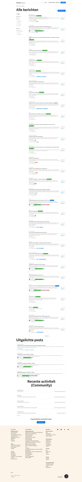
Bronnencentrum (49, 431)
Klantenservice (48, 441)
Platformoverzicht (14, 431)
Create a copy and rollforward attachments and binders (38, 232)
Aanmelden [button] (63, 2)
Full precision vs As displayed (34, 92)
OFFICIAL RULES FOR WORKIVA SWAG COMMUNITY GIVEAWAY (39, 189)
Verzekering (13, 454)
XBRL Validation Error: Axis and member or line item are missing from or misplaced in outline (44, 147)
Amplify (30, 284)
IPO (26, 446)
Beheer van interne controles (30, 444)
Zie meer (18, 415)
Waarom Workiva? (14, 432)
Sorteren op (18, 28)
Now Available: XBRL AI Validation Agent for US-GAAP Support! (39, 221)
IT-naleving (27, 448)
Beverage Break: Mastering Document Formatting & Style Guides (39, 316)
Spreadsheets (19, 395)
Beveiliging (13, 440)
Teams (12, 443)
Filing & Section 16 (19, 371)
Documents (30, 36)
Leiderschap (48, 451)
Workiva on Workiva (31, 188)
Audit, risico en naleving (15, 446)
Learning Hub (48, 443)
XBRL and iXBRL (31, 123)
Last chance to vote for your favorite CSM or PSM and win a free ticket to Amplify (42, 285)
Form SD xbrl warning (32, 15)
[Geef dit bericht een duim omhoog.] (61, 17)
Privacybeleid (15, 475)
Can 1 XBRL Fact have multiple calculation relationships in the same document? (42, 124)
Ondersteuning (49, 439)
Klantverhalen (48, 433)
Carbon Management (29, 434)
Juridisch (12, 448)
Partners (12, 439)
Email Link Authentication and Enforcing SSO (36, 81)
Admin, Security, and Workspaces (33, 80)
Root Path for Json (32, 296)
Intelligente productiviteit (15, 437)
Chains (30, 295)
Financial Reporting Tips (32, 231)
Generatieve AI (13, 433)
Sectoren (12, 451)
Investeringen (13, 455)
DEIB (47, 452)
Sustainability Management (32, 69)
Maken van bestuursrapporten (30, 433)
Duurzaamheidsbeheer (29, 456)
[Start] (20, 2)
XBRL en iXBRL (28, 457)
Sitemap (19, 475)
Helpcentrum (48, 440)
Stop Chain (31, 307)
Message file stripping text (33, 211)
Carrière (47, 457)
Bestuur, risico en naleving (30, 443)
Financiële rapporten (49, 463)
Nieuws (47, 466)
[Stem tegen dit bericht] (64, 17)
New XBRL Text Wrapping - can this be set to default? (37, 179)
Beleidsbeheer (28, 450)
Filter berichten (18, 16)
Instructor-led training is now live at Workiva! (23, 402)
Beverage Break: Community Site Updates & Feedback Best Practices (40, 26)
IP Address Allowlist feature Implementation (36, 136)
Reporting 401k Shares (32, 60)
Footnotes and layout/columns (34, 158)
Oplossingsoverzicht (29, 431)
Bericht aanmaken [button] (62, 10)
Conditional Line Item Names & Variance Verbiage (37, 264)
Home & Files (30, 241)
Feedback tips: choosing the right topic (23, 354)
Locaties (47, 454)
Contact (47, 446)
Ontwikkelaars (48, 445)
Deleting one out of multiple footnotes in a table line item (38, 168)
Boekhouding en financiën (15, 445)
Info (46, 450)
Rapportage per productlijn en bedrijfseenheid (33, 451)
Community (48, 442)
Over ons (47, 458)
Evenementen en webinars (51, 434)
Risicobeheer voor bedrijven (30, 437)
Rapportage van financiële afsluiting (31, 440)
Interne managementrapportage (31, 445)
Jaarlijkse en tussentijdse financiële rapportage (33, 432)
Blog (47, 432)
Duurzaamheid (13, 447)
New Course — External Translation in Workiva (36, 326)
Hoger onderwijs (14, 458)
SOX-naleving (27, 455)
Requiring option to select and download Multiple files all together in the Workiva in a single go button (44, 38)
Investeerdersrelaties (50, 462)
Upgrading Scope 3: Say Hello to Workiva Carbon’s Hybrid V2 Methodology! (29, 345)
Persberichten (48, 467)
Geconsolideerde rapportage (16, 434)
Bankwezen (13, 452)
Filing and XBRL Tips (31, 14)
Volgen (63, 18)
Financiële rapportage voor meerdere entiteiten (33, 449)
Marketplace (13, 438)
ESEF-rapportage (28, 438)
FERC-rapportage (28, 439)
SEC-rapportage (28, 452)
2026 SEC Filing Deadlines (21, 372)
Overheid (12, 457)
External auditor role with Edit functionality (36, 253)
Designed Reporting (31, 167)
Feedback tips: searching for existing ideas (24, 363)
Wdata (29, 112)
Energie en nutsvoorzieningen (16, 456)
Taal (46, 2)
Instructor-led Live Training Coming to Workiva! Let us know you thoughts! (27, 407)
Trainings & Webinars (31, 25)
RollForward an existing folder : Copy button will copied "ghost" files (40, 242)
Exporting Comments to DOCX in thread (35, 50)
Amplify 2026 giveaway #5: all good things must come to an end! (39, 200)
